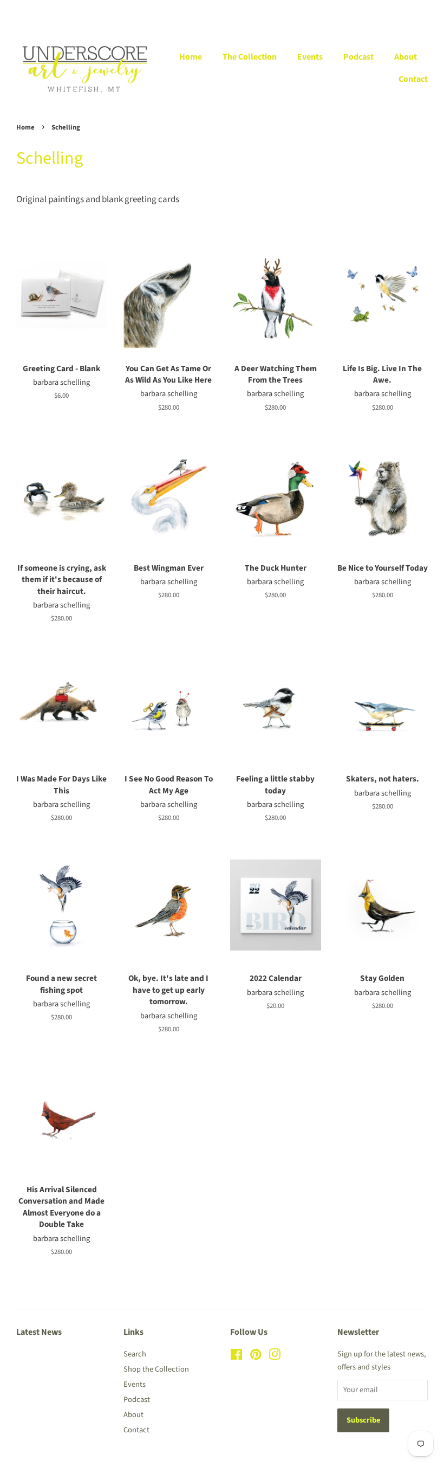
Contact (413, 79)
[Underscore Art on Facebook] (236, 1356)
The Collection (250, 57)
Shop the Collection (156, 1369)
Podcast (358, 57)
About (405, 57)
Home (190, 57)
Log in (307, 11)
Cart (421, 11)
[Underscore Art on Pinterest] (256, 1356)
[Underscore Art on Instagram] (274, 1356)
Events (310, 57)
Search (134, 1354)
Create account (360, 11)
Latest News (39, 1332)
